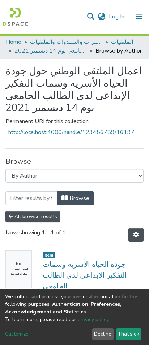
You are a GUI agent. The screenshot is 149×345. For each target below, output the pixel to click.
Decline (102, 334)
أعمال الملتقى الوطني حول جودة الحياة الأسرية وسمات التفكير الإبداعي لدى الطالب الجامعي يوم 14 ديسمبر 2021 (50, 51)
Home (13, 42)
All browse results (35, 216)
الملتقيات (122, 42)
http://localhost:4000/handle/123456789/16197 (71, 132)
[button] (101, 16)
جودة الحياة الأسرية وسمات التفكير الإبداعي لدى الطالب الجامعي (85, 275)
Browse (78, 198)
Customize (17, 334)
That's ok (128, 334)
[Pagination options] (136, 235)
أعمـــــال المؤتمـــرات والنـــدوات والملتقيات (66, 42)
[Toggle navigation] (139, 16)
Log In (117, 17)
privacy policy (93, 319)
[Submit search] (90, 16)
